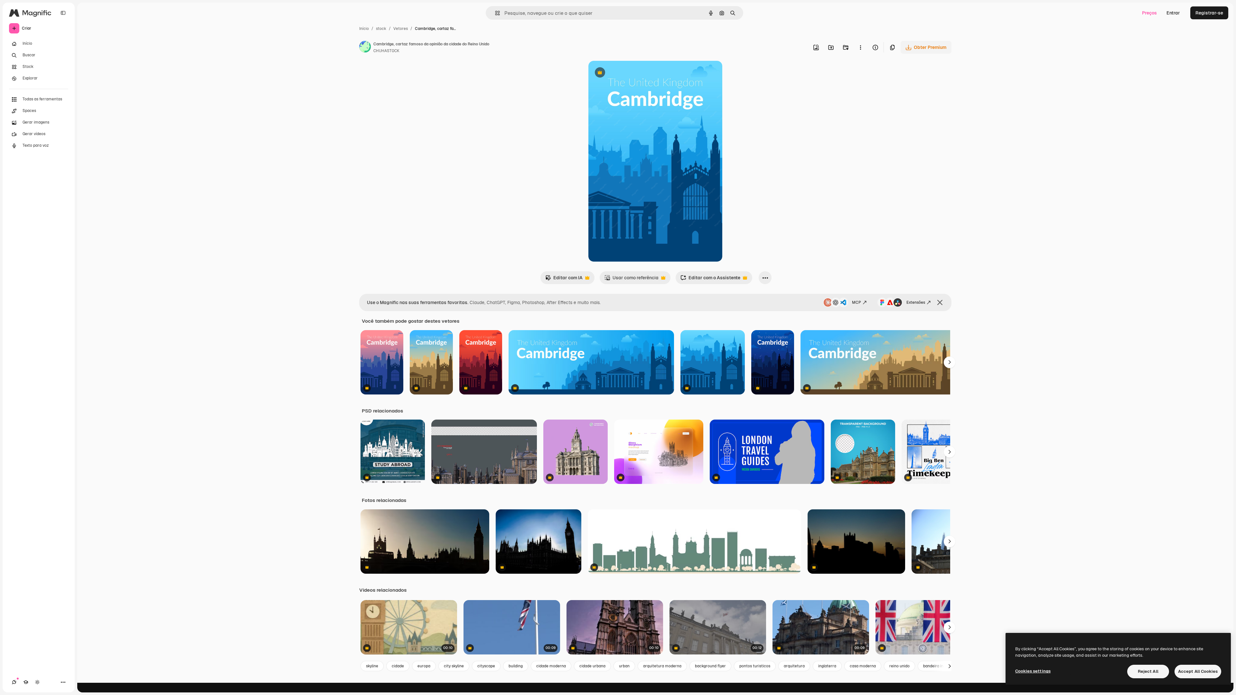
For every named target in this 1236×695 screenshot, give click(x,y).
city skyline (454, 666)
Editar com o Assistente (710, 279)
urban (624, 666)
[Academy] (26, 682)
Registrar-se (1209, 13)
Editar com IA (564, 279)
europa (423, 666)
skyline (372, 666)
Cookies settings (1033, 671)
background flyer (710, 666)
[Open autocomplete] (495, 13)
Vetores (400, 28)
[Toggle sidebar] (63, 13)
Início (364, 28)
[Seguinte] (949, 362)
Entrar (1173, 13)
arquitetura (794, 666)
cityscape (486, 666)
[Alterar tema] (37, 682)
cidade (398, 666)
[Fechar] (940, 302)
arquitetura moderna (662, 666)
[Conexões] (14, 682)
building (516, 666)
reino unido (899, 666)
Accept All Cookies (1198, 671)
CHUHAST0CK (386, 50)
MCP (856, 302)
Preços (1149, 13)
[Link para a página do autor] (365, 47)
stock (381, 28)
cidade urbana (592, 666)
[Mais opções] (860, 47)
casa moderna (863, 666)
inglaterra (827, 666)
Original (630, 73)
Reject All (1148, 671)
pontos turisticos (754, 666)
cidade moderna (551, 666)
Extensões (915, 302)
